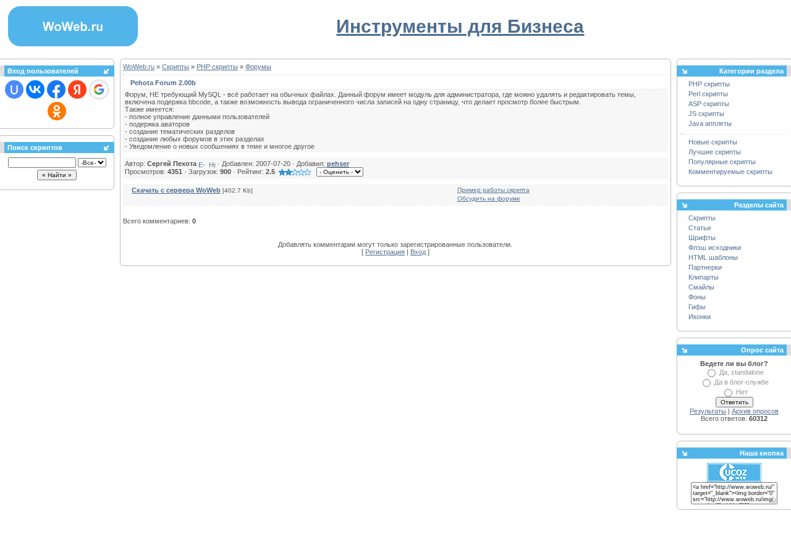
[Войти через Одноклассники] (57, 111)
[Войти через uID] (14, 89)
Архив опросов (755, 411)
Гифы (697, 306)
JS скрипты (706, 113)
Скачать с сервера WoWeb (176, 190)
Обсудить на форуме (488, 198)
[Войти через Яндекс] (77, 89)
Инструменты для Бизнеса (460, 26)
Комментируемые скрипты (730, 171)
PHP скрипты (217, 66)
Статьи (699, 227)
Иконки (699, 316)
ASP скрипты (708, 103)
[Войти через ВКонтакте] (35, 89)
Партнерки (705, 267)
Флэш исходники (714, 247)
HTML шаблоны (713, 257)
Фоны (697, 297)
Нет (742, 392)
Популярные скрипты (722, 161)
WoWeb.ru (138, 66)
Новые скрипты (712, 142)
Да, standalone (741, 372)
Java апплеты (710, 123)
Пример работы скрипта (493, 189)
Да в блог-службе (741, 382)
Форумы (258, 66)
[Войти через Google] (99, 89)
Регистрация (385, 252)
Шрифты (702, 237)
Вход (418, 252)
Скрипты (175, 66)
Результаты (708, 411)
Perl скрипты (708, 94)
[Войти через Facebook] (56, 89)
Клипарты (703, 277)
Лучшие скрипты (714, 152)
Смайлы (701, 287)
